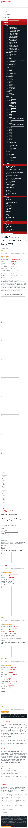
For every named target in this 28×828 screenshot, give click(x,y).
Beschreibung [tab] (6, 509)
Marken (5, 196)
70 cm (10, 109)
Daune (10, 153)
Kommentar (4, 540)
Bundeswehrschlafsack (14, 30)
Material (8, 141)
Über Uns (8, 230)
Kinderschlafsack (13, 42)
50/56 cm (13, 99)
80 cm (10, 112)
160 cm (10, 129)
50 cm (10, 97)
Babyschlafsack (13, 27)
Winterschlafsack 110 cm (17, 120)
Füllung (8, 151)
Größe (7, 96)
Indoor (10, 78)
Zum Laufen (12, 85)
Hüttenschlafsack (13, 40)
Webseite (3, 531)
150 (16, 681)
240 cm (10, 139)
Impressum (6, 814)
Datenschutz (6, 811)
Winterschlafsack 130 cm (17, 126)
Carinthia (8, 205)
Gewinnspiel (9, 226)
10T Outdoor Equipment (12, 198)
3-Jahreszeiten (12, 72)
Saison (7, 67)
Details (2, 572)
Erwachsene (12, 64)
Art (7, 25)
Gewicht (8, 91)
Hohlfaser (14, 157)
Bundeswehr (12, 88)
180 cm (10, 130)
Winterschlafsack (13, 51)
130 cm (10, 123)
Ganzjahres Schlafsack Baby (16, 172)
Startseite (5, 22)
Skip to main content (6, 1)
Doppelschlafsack (13, 36)
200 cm (10, 133)
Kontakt (8, 228)
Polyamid (13, 150)
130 (14, 681)
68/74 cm (13, 108)
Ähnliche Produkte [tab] (8, 512)
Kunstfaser (11, 154)
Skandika (13, 261)
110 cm (10, 117)
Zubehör (8, 163)
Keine (10, 162)
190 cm (10, 132)
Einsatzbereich (9, 76)
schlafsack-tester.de (14, 20)
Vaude (7, 220)
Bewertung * (4, 533)
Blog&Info (8, 225)
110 (9, 679)
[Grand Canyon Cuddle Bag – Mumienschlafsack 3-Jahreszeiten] (6, 615)
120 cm (10, 121)
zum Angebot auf (5, 256)
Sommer (11, 70)
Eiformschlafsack (13, 37)
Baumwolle (14, 144)
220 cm (10, 136)
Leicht (10, 93)
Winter (10, 69)
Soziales (5, 223)
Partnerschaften (10, 229)
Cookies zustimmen (6, 826)
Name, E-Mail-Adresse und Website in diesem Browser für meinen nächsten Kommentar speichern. (13, 543)
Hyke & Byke (9, 210)
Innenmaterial (12, 142)
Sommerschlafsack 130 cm (18, 124)
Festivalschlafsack (13, 39)
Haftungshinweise (8, 809)
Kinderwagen (12, 87)
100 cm (10, 115)
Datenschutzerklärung (10, 824)
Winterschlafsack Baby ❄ (15, 171)
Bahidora (8, 204)
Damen (13, 66)
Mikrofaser (14, 145)
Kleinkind (11, 57)
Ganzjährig (11, 75)
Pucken (10, 90)
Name (2, 528)
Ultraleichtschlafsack (14, 49)
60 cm (10, 105)
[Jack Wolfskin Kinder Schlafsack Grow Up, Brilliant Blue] (6, 656)
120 (12, 681)
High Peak (8, 208)
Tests (4, 165)
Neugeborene (12, 54)
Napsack (11, 43)
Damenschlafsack (13, 31)
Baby (10, 55)
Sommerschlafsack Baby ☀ (15, 169)
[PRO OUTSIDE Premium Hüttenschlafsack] (6, 563)
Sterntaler (8, 219)
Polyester (13, 148)
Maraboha (8, 213)
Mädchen (13, 63)
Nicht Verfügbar (8, 572)
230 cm (10, 138)
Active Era (8, 199)
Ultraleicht (11, 94)
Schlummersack (10, 217)
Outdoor (11, 79)
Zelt (10, 82)
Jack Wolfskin (11, 669)
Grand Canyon (9, 207)
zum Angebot (7, 665)
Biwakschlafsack (13, 28)
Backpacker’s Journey (11, 202)
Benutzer (8, 52)
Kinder (10, 58)
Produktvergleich (7, 222)
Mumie (10, 676)
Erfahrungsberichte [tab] (8, 510)
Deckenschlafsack (13, 34)
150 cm (10, 127)
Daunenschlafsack (13, 33)
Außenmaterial (12, 147)
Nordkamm (9, 216)
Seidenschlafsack (13, 48)
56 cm (10, 100)
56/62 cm (13, 103)
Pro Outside (12, 576)
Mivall (7, 214)
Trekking (11, 84)
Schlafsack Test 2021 (11, 166)
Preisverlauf (4, 258)
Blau (9, 678)
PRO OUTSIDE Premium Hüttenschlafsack (11, 550)
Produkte (5, 24)
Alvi (7, 201)
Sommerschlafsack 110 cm (18, 118)
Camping (11, 81)
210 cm (10, 135)
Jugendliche (12, 61)
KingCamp (8, 211)
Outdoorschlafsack (13, 46)
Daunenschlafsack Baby (15, 178)
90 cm (10, 114)
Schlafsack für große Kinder (18, 60)
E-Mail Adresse (5, 530)
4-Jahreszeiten (12, 73)
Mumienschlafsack (13, 45)
